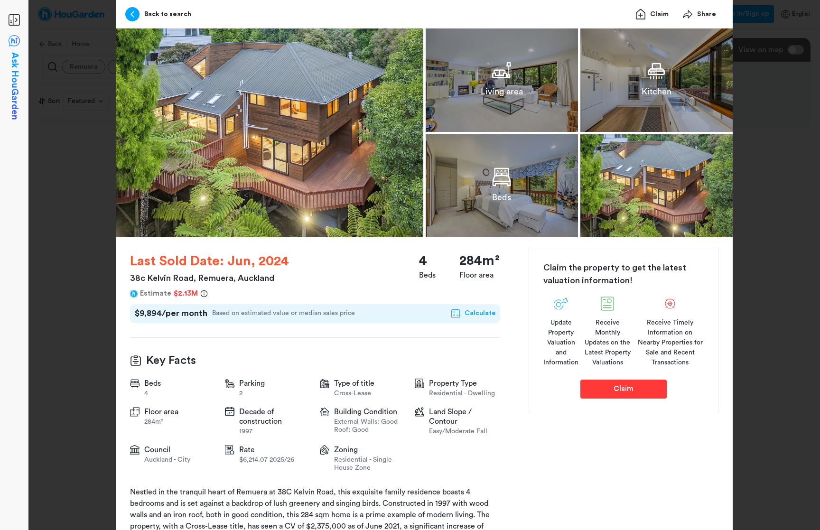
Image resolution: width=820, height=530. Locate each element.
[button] (269, 132)
